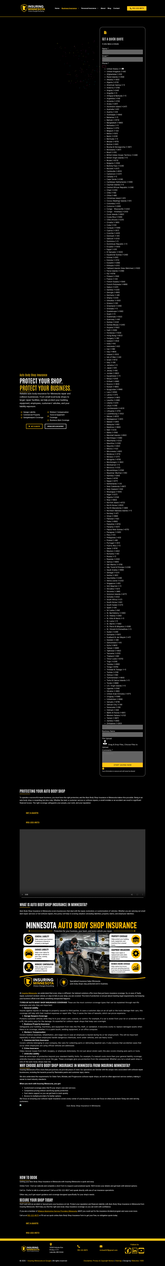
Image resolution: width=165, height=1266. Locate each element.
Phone (105, 63)
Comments (107, 750)
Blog (109, 8)
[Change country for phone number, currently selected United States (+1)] (104, 66)
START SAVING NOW (122, 765)
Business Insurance (69, 8)
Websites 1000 (138, 1261)
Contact (116, 8)
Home (57, 8)
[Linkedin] (134, 1250)
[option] (125, 68)
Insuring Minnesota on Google (39, 1261)
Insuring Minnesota (29, 993)
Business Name (108, 731)
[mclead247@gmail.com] (101, 1246)
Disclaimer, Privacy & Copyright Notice (99, 1261)
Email (105, 56)
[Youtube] (141, 1250)
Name (105, 48)
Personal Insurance (88, 8)
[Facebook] (128, 1250)
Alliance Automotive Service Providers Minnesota (57, 1211)
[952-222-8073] (78, 1246)
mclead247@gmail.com (109, 1250)
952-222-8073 (33, 1215)
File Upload (107, 738)
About (103, 8)
